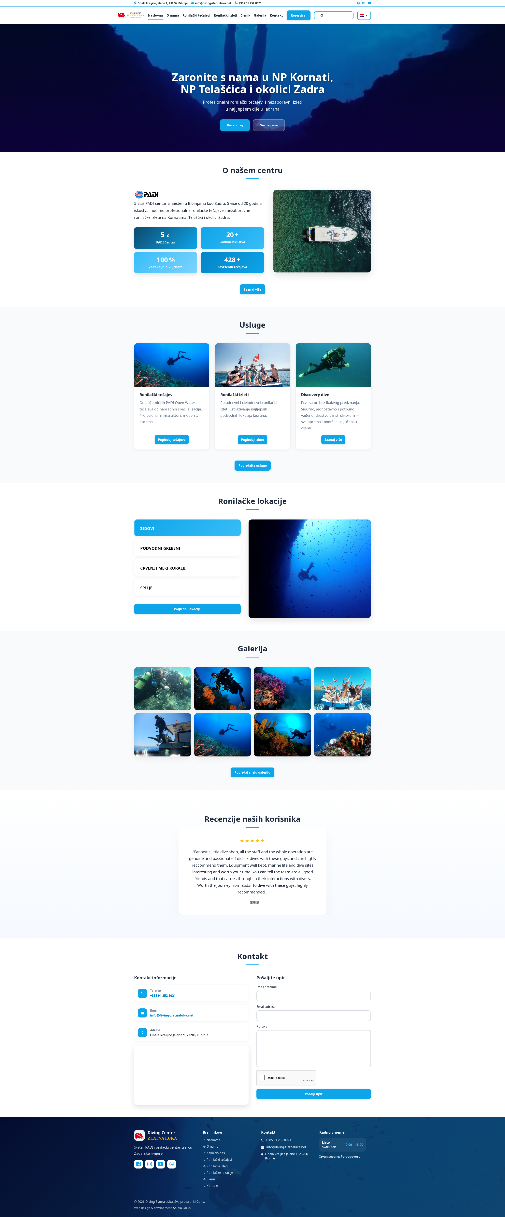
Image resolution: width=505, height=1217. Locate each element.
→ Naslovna (211, 1140)
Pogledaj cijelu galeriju (252, 772)
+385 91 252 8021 (250, 3)
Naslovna (155, 15)
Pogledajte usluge (252, 465)
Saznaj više (269, 125)
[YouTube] (369, 3)
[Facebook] (358, 3)
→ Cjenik (209, 1179)
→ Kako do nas (214, 1153)
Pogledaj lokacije (187, 609)
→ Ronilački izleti (215, 1166)
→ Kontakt (210, 1186)
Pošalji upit (314, 1094)
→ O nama (210, 1146)
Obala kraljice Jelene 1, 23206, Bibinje (162, 3)
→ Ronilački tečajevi (217, 1159)
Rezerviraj (299, 15)
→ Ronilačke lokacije (218, 1172)
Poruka (261, 1026)
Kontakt (276, 15)
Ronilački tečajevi (196, 15)
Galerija (260, 15)
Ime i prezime (266, 987)
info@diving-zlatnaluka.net (213, 3)
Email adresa (266, 1007)
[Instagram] (363, 3)
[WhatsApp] (171, 1164)
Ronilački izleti (225, 15)
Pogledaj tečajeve (171, 439)
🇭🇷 (362, 15)
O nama (172, 15)
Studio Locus (182, 1208)
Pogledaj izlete (252, 439)
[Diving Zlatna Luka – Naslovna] (131, 15)
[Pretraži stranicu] (334, 15)
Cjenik (245, 15)
